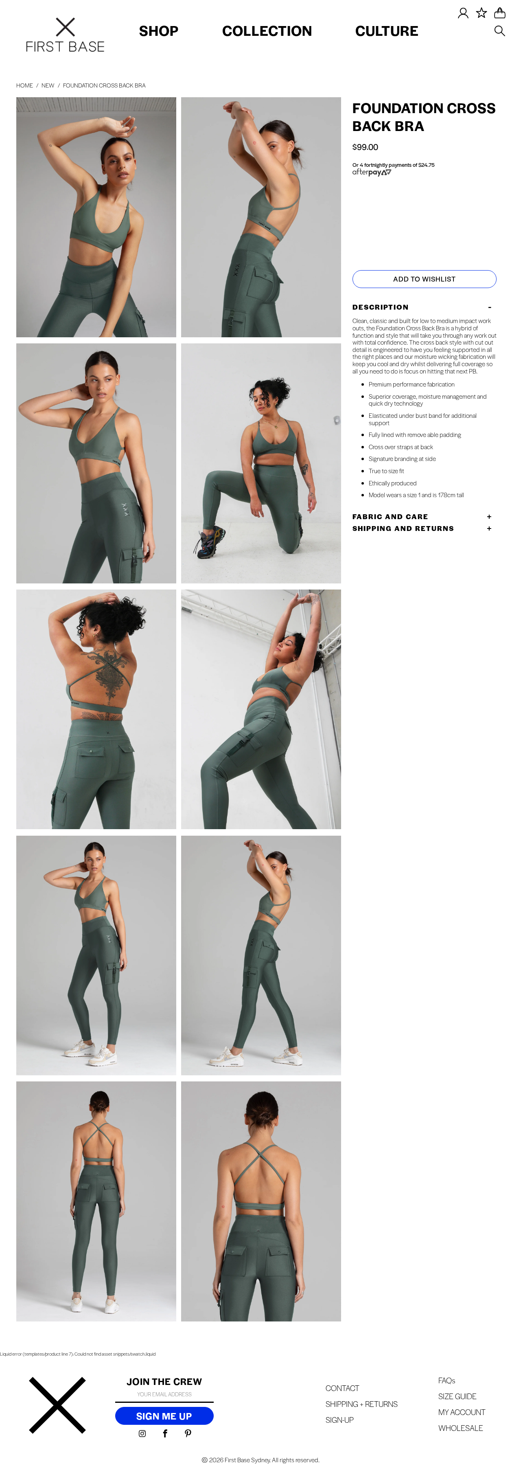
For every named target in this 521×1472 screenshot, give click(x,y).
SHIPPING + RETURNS (362, 1403)
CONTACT (342, 1387)
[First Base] (57, 1406)
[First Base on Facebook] (165, 1434)
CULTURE (387, 30)
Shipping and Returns (403, 528)
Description (380, 307)
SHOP (159, 30)
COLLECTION (267, 30)
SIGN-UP (340, 1419)
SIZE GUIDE (386, 202)
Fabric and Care (390, 516)
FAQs (446, 1380)
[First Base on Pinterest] (188, 1434)
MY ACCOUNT (462, 1411)
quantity (369, 234)
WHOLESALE (460, 1427)
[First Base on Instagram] (142, 1434)
